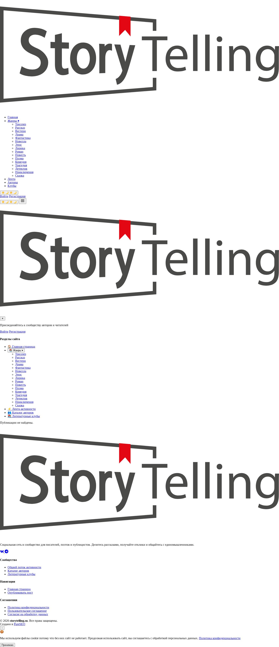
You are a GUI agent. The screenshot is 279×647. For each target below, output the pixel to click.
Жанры (13, 120)
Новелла (20, 141)
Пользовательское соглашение (27, 610)
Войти (4, 196)
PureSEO (19, 624)
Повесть (20, 155)
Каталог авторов (21, 412)
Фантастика (23, 138)
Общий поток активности (24, 567)
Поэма (19, 158)
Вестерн (20, 131)
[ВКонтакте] (2, 552)
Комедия (20, 161)
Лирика (20, 148)
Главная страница (21, 346)
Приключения (24, 172)
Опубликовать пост (20, 592)
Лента (11, 179)
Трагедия (21, 165)
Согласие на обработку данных (28, 614)
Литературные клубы (24, 416)
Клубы (12, 185)
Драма (19, 134)
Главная (13, 117)
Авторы (13, 182)
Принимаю (7, 645)
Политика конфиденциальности (28, 607)
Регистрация (17, 196)
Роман (19, 151)
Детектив (21, 168)
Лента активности (22, 409)
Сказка (19, 175)
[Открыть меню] (22, 201)
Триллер (20, 124)
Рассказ (20, 127)
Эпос (18, 144)
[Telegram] (6, 552)
